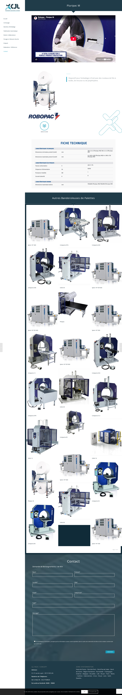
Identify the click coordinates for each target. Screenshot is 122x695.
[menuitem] (12, 19)
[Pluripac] (120, 347)
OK (84, 691)
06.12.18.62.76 (36, 680)
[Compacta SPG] (1, 347)
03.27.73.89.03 (45, 680)
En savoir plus (93, 691)
